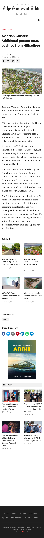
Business (33, 513)
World (27, 518)
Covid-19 (10, 30)
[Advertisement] (22, 479)
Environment (16, 518)
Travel (35, 518)
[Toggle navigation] (20, 20)
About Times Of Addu (9, 527)
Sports (5, 518)
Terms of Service (26, 529)
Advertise (21, 527)
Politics (23, 513)
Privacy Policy (30, 527)
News (4, 30)
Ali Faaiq (7, 55)
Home (6, 513)
